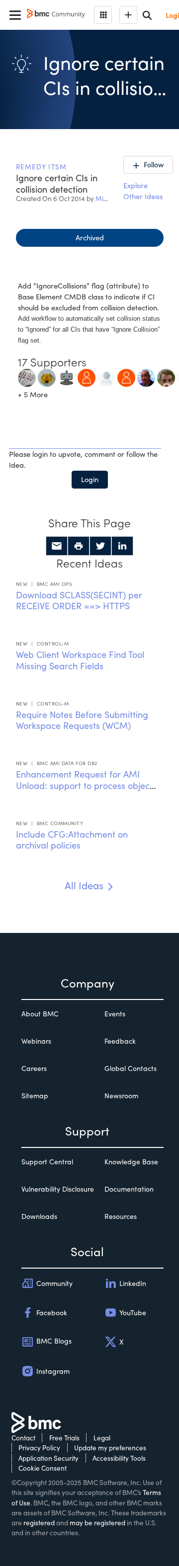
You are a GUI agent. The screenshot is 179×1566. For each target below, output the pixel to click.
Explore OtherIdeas (143, 190)
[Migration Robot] (67, 376)
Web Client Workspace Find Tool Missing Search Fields (80, 660)
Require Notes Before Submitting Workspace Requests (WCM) (82, 720)
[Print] (78, 546)
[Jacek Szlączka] (47, 376)
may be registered (97, 1522)
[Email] (56, 546)
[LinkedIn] (122, 546)
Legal (101, 1437)
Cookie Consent (42, 1468)
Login (89, 479)
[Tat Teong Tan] (146, 376)
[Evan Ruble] (166, 376)
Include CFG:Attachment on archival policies (72, 840)
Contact (23, 1437)
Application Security (48, 1458)
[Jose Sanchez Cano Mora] (106, 376)
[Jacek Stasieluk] (27, 376)
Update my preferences (110, 1447)
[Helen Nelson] (126, 376)
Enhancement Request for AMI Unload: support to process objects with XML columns (86, 785)
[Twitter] (100, 546)
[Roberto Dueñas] (86, 376)
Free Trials (64, 1437)
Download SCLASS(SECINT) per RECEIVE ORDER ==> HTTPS (79, 600)
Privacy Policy (39, 1447)
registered (39, 1522)
